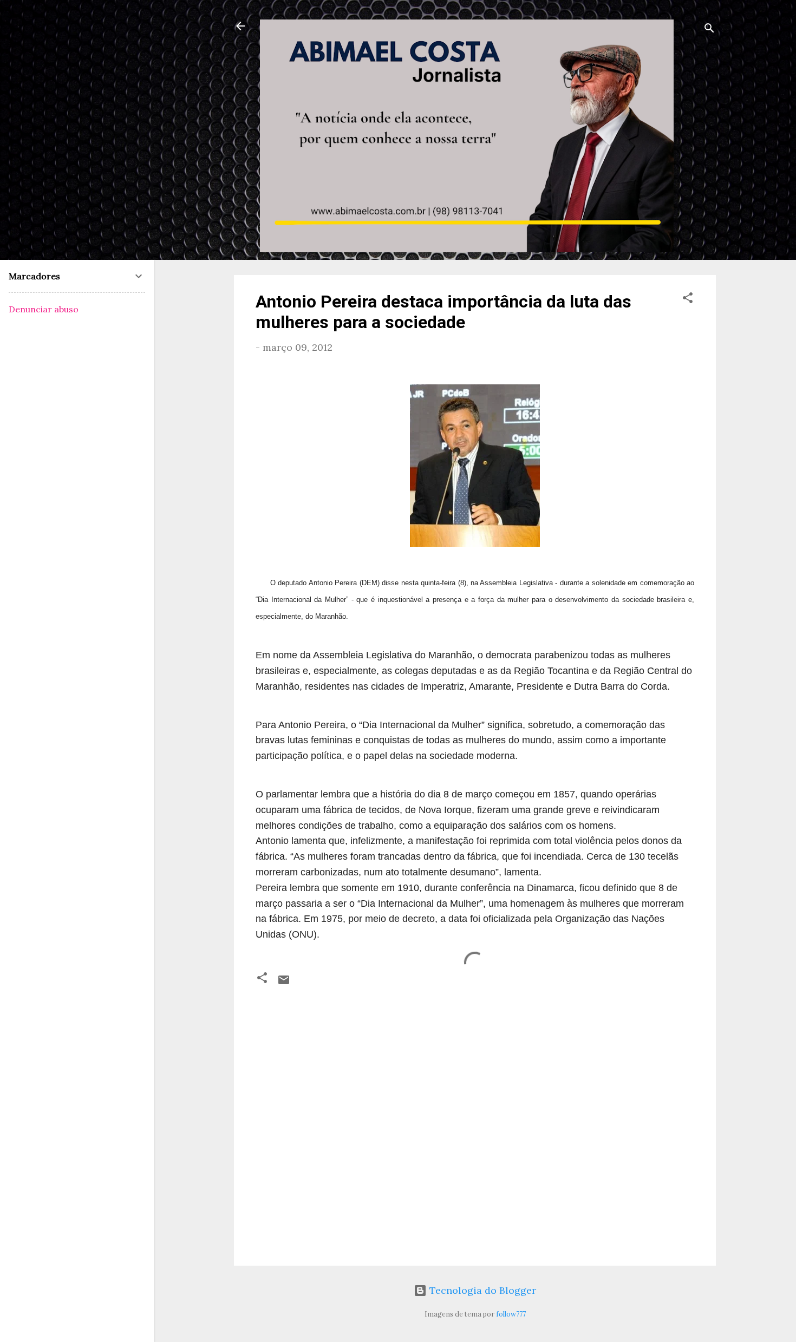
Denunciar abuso (44, 309)
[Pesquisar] (709, 29)
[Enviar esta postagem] (283, 983)
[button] (687, 299)
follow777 (511, 1314)
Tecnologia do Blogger (481, 1290)
